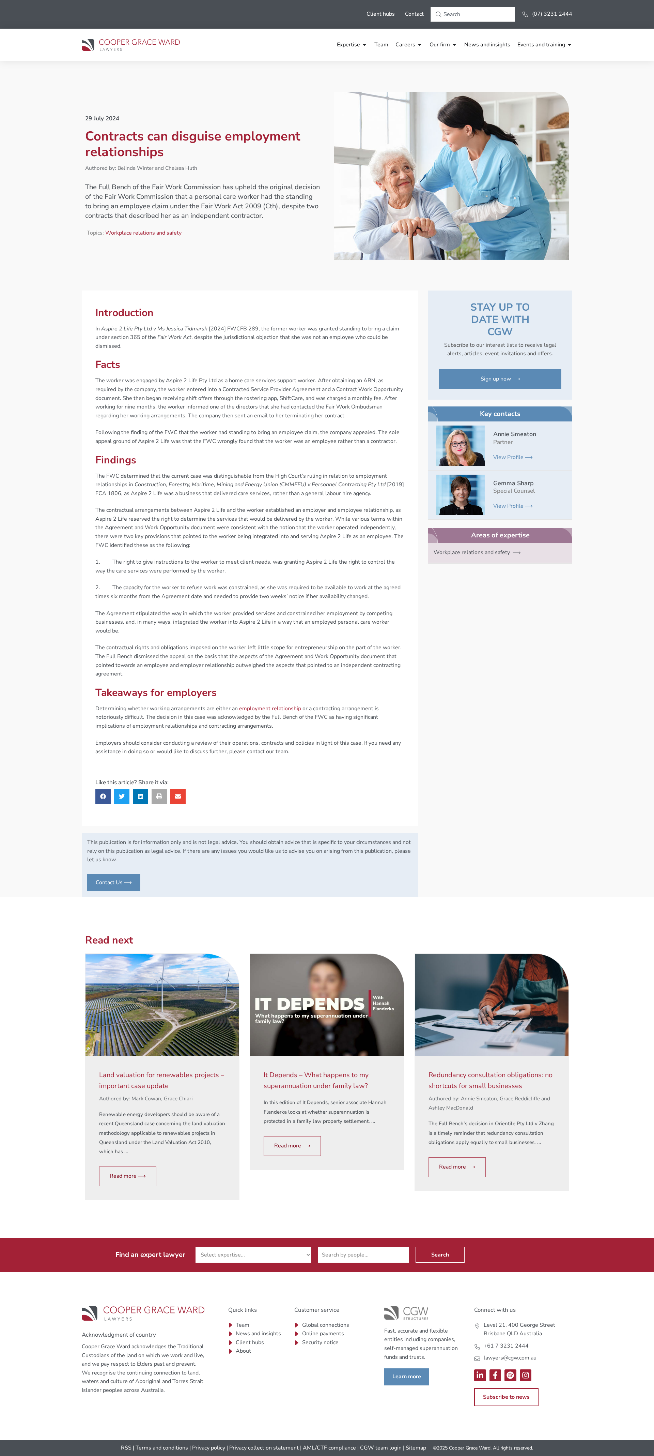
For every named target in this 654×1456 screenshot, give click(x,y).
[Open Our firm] (454, 45)
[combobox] (473, 14)
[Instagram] (526, 1375)
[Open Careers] (419, 45)
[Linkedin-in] (480, 1375)
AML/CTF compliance (329, 1448)
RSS (126, 1448)
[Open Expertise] (364, 45)
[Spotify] (510, 1375)
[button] (103, 796)
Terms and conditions (162, 1448)
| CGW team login (379, 1448)
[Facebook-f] (495, 1375)
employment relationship (270, 708)
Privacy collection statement (264, 1448)
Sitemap (416, 1448)
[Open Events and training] (569, 45)
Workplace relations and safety (143, 233)
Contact (414, 14)
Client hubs (381, 14)
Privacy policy (208, 1448)
